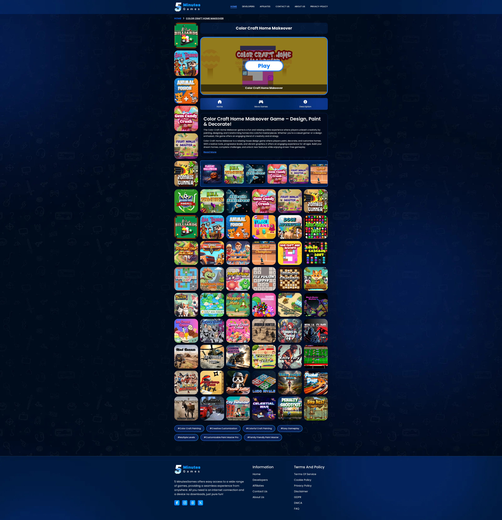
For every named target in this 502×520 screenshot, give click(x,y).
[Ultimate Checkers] (290, 279)
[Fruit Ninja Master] (299, 174)
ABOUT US (300, 6)
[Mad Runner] (186, 357)
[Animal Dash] (316, 279)
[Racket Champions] (320, 174)
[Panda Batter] (238, 382)
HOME (233, 6)
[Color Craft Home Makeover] (290, 253)
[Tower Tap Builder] (186, 253)
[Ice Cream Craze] (186, 331)
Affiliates (258, 485)
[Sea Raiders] (186, 63)
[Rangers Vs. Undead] (290, 331)
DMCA (298, 503)
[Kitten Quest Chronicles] (186, 305)
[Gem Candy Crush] (277, 174)
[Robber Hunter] (264, 331)
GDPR (297, 497)
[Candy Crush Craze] (238, 331)
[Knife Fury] (290, 357)
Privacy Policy (303, 485)
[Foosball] (316, 357)
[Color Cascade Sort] (316, 253)
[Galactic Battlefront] (255, 174)
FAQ (296, 508)
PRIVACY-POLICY (319, 6)
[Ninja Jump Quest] (212, 382)
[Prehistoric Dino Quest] (212, 279)
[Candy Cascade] (264, 305)
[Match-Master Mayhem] (316, 305)
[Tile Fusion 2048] (264, 279)
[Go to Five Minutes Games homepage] (187, 7)
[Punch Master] (186, 382)
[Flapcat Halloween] (212, 174)
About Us (258, 497)
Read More (210, 152)
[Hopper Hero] (238, 305)
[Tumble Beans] (264, 227)
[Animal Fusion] (186, 91)
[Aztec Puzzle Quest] (316, 227)
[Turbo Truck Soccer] (212, 253)
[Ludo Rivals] (264, 382)
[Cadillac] (212, 408)
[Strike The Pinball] (186, 201)
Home (257, 474)
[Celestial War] (264, 408)
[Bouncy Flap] (264, 357)
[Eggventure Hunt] (186, 279)
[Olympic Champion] (238, 253)
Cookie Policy (302, 480)
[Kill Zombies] (234, 174)
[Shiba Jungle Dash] (290, 382)
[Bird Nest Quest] (316, 408)
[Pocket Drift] (316, 382)
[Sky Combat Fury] (212, 357)
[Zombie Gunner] (186, 174)
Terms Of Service (305, 474)
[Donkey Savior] (186, 408)
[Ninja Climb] (316, 331)
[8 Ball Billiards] (186, 35)
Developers (260, 480)
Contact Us (260, 491)
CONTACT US (282, 6)
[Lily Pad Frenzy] (212, 305)
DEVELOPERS (248, 6)
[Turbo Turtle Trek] (290, 305)
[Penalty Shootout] (290, 408)
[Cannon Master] (238, 357)
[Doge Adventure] (290, 227)
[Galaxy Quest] (212, 331)
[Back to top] (493, 511)
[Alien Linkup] (238, 279)
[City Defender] (238, 408)
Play (264, 66)
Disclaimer (301, 491)
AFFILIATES (265, 6)
